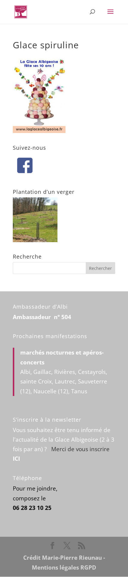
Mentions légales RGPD (64, 567)
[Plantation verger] (35, 240)
